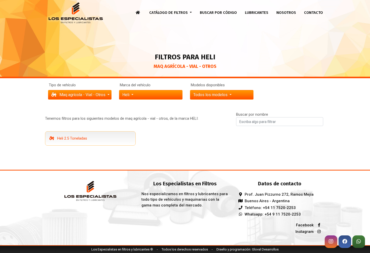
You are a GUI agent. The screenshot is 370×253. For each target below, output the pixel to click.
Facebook (305, 225)
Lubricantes (256, 12)
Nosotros (286, 12)
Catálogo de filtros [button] (169, 12)
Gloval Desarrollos (265, 249)
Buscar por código (218, 12)
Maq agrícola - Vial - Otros (82, 94)
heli (126, 94)
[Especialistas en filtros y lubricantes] (90, 190)
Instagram (305, 231)
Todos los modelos (211, 94)
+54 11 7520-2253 (279, 207)
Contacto (313, 12)
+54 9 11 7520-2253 (283, 214)
